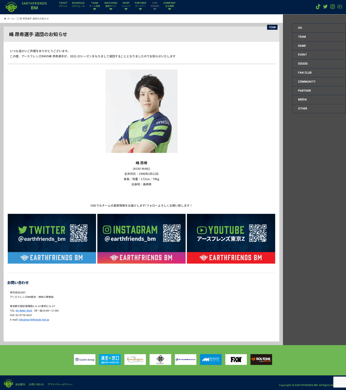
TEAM (272, 27)
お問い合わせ (36, 384)
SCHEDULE (78, 4)
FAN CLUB (305, 72)
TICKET (63, 4)
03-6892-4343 (24, 310)
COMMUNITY (307, 82)
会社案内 (20, 384)
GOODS (303, 63)
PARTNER (304, 91)
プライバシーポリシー (60, 384)
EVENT (302, 54)
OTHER (302, 108)
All (300, 28)
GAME (302, 46)
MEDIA (302, 99)
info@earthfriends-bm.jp (34, 319)
